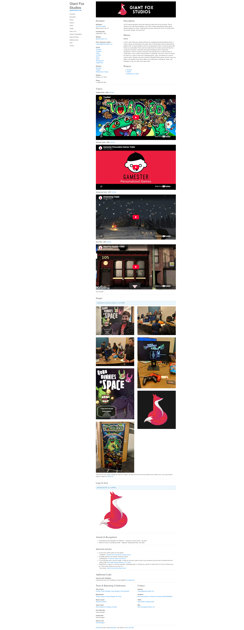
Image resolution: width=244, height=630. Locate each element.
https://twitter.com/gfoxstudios (146, 601)
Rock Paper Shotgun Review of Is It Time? (119, 562)
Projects (72, 22)
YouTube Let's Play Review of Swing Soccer (118, 554)
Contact (72, 45)
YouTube (98, 55)
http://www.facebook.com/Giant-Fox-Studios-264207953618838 (155, 596)
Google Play (99, 62)
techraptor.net (130, 580)
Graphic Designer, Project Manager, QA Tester (108, 596)
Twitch (97, 57)
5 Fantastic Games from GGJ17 (117, 558)
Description (73, 17)
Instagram (98, 51)
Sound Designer (100, 622)
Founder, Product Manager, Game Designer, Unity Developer (112, 591)
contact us (110, 476)
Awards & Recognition (76, 34)
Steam (98, 59)
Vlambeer (113, 627)
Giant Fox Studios (101, 26)
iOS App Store (100, 61)
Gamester (98, 68)
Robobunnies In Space (102, 72)
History (71, 20)
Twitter (98, 53)
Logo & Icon (73, 31)
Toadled (98, 70)
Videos (71, 25)
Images (72, 28)
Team (71, 43)
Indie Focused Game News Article (116, 568)
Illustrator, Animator (101, 601)
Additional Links (74, 40)
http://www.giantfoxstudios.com (146, 607)
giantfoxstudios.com (76, 10)
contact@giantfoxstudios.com (104, 44)
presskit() (98, 627)
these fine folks (129, 627)
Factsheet (72, 14)
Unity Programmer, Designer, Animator (106, 607)
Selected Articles (74, 37)
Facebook (98, 49)
